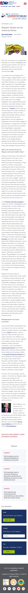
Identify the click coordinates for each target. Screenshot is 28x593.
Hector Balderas (7, 34)
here (12, 71)
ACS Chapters (4, 6)
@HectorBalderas (11, 426)
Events (13, 6)
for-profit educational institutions (13, 354)
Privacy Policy (14, 574)
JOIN (8, 551)
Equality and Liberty (10, 434)
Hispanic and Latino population (14, 202)
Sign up (8, 520)
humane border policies (8, 347)
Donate (18, 6)
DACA (9, 332)
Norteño (12, 108)
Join (10, 6)
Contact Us (5, 574)
